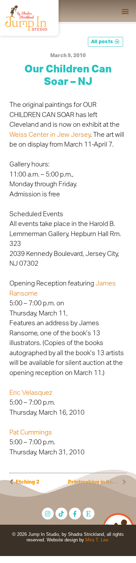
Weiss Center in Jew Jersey (49, 135)
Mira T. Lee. (97, 539)
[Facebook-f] (75, 513)
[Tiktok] (61, 513)
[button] (125, 11)
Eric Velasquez (30, 393)
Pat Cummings (30, 432)
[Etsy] (89, 513)
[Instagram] (48, 513)
